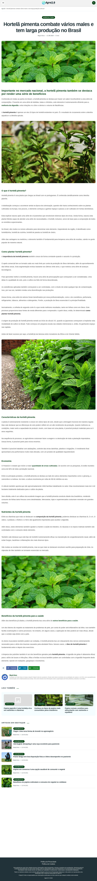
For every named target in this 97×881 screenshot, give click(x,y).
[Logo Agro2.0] (48, 3)
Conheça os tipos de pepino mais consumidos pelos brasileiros (47, 709)
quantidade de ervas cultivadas (44, 466)
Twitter (24, 668)
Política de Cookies (48, 864)
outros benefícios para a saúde (65, 621)
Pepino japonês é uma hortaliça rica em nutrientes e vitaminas (18, 709)
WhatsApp (36, 668)
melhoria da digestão (10, 105)
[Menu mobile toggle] (3, 3)
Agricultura (48, 17)
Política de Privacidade (48, 862)
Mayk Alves (41, 35)
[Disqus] (48, 818)
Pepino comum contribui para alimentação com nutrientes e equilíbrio (76, 710)
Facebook (13, 668)
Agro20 (3, 8)
